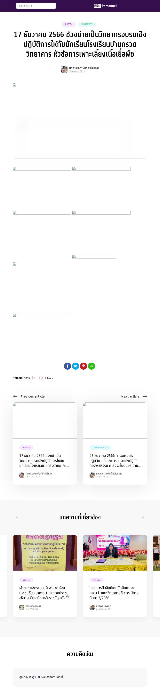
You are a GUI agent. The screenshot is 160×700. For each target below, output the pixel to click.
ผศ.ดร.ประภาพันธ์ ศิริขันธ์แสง (84, 68)
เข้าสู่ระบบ (34, 677)
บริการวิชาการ (87, 24)
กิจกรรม (68, 24)
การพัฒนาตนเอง (100, 447)
